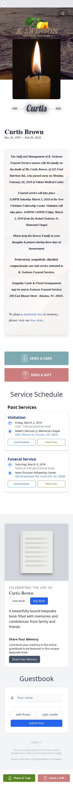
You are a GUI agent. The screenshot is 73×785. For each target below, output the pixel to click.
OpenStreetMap (40, 759)
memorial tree (32, 314)
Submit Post (36, 723)
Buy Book (39, 601)
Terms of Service (46, 753)
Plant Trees (51, 442)
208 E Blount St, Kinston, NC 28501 (37, 434)
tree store (37, 320)
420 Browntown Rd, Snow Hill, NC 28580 (40, 476)
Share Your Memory (24, 659)
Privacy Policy (26, 753)
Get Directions (21, 442)
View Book (18, 601)
